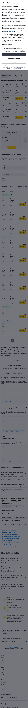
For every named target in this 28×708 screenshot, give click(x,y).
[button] (14, 54)
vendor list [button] (12, 31)
